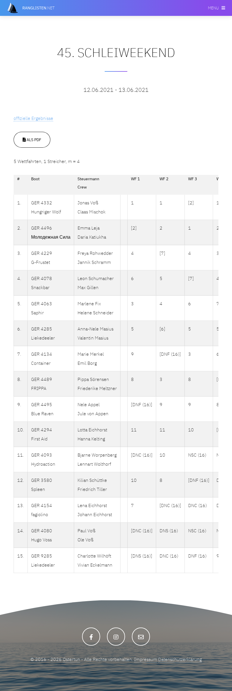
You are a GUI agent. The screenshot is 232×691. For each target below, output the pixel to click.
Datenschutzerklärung (180, 659)
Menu (213, 7)
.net (38, 7)
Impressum (145, 659)
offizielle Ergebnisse (33, 118)
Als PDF (33, 139)
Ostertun (71, 659)
